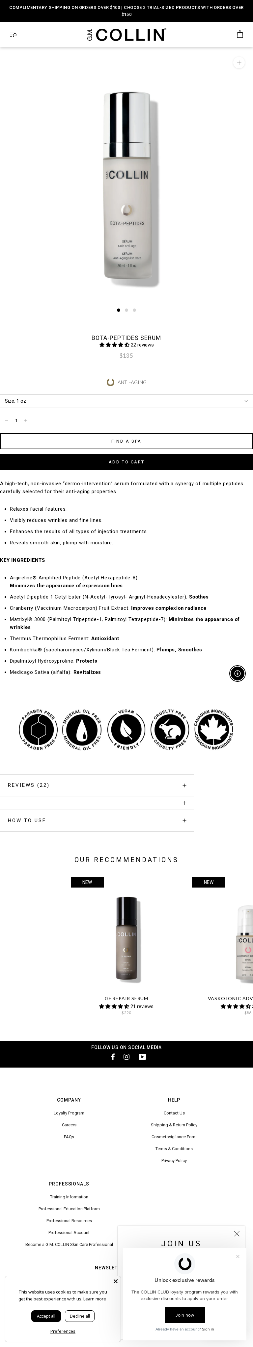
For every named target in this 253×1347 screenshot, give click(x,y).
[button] (115, 345)
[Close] (237, 1234)
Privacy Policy (174, 1160)
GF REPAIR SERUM (126, 998)
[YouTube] (142, 1056)
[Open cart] (240, 34)
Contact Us (174, 1112)
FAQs (69, 1136)
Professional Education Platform (69, 1208)
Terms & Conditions (174, 1148)
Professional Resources (69, 1220)
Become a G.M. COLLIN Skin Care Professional (69, 1244)
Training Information (69, 1196)
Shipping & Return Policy (174, 1124)
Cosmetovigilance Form (174, 1136)
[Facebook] (110, 1056)
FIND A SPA (126, 441)
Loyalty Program (69, 1112)
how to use (27, 820)
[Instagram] (126, 1056)
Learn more (94, 1299)
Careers (69, 1124)
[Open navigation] (13, 34)
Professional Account (69, 1232)
